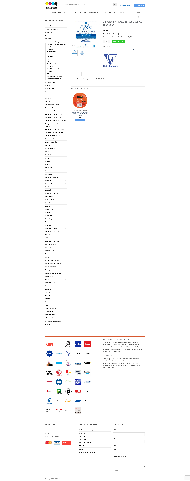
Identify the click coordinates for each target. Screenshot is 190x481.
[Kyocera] (49, 391)
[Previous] (73, 34)
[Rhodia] (68, 401)
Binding (47, 85)
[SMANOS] (68, 410)
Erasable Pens (51, 56)
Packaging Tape (50, 244)
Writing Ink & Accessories (54, 78)
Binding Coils (49, 88)
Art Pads (48, 38)
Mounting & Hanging (94, 12)
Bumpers (48, 98)
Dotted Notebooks (51, 142)
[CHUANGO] (59, 353)
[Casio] (49, 353)
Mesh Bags (49, 219)
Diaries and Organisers (52, 139)
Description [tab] (76, 74)
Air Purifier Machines (51, 29)
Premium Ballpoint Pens (53, 260)
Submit (117, 470)
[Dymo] (59, 363)
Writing (47, 324)
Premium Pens (51, 71)
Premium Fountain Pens (53, 263)
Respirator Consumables (53, 273)
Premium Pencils (50, 267)
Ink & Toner (83, 12)
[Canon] (87, 344)
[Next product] (139, 17)
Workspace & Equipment (126, 12)
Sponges (48, 289)
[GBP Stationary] (68, 372)
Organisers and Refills (52, 241)
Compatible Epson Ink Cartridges (55, 120)
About (47, 433)
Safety (115, 12)
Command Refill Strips (52, 111)
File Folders (49, 155)
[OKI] (78, 391)
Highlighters (50, 59)
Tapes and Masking (51, 308)
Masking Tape (49, 215)
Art (46, 35)
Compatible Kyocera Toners (54, 132)
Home (47, 17)
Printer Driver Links (52, 436)
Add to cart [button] (80, 120)
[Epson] (78, 363)
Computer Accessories (52, 135)
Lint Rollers (48, 206)
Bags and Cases (50, 82)
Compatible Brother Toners (53, 117)
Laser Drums (49, 196)
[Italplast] (78, 382)
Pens (47, 257)
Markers (49, 61)
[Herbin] (49, 382)
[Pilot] (49, 401)
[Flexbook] (49, 372)
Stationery (48, 299)
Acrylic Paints (49, 26)
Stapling (47, 295)
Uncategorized (50, 315)
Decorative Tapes (51, 51)
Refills (48, 73)
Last (114, 445)
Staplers (48, 292)
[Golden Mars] (78, 372)
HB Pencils (48, 167)
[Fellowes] (87, 363)
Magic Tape (49, 209)
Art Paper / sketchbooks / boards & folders (85, 17)
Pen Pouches (49, 251)
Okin (87, 391)
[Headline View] (87, 372)
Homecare (48, 174)
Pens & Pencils (51, 66)
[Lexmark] (59, 391)
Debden (87, 353)
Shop (51, 17)
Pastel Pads (49, 247)
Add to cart (118, 41)
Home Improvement (51, 171)
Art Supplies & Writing (55, 12)
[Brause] (68, 344)
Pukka (59, 401)
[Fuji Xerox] (59, 372)
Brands (138, 12)
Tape (46, 305)
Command (78, 353)
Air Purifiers (49, 32)
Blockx (59, 344)
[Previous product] (143, 17)
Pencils (47, 254)
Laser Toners (49, 199)
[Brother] (78, 344)
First (114, 438)
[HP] (59, 382)
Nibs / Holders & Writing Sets (55, 64)
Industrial (74, 12)
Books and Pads (50, 95)
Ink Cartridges (49, 187)
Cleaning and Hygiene (52, 104)
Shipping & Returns (51, 430)
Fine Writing (49, 164)
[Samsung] (78, 401)
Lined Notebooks (50, 203)
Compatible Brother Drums (53, 114)
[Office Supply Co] (68, 391)
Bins (46, 92)
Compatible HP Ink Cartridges (54, 129)
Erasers (47, 151)
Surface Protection (51, 302)
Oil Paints (48, 238)
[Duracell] (49, 363)
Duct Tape (48, 145)
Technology (49, 311)
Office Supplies (107, 12)
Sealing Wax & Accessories (54, 76)
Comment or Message (119, 456)
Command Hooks (50, 108)
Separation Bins (50, 283)
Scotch (87, 401)
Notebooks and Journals (53, 231)
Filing (47, 158)
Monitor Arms (49, 222)
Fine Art (47, 161)
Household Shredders (52, 177)
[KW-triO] (87, 382)
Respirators (49, 276)
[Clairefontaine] (110, 60)
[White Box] (78, 410)
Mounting (48, 225)
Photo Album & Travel (53, 68)
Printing (47, 270)
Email (115, 449)
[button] (125, 5)
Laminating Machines (52, 193)
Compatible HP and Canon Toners (53, 125)
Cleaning (66, 12)
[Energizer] (68, 363)
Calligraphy (50, 49)
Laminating (48, 190)
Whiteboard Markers (51, 318)
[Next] (98, 34)
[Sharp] (59, 410)
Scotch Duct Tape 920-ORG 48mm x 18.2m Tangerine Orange (80, 113)
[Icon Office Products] (68, 382)
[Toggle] (66, 42)
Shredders (48, 286)
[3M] (49, 344)
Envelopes (49, 54)
